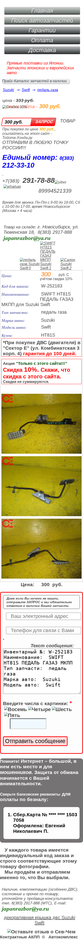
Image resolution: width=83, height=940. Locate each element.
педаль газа (47, 90)
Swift (26, 90)
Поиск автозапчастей (42, 20)
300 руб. (14, 121)
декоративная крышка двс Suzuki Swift (39, 920)
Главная (42, 10)
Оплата (42, 40)
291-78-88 (39, 180)
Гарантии (42, 30)
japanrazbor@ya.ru (26, 238)
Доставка (42, 50)
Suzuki (8, 90)
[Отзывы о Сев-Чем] (41, 931)
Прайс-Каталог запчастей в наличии (34, 81)
